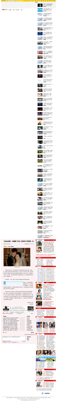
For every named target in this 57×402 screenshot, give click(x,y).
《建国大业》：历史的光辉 (50, 373)
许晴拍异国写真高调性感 (49, 372)
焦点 (38, 269)
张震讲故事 (50, 318)
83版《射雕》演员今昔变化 (41, 343)
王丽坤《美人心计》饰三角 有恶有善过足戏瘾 (11, 320)
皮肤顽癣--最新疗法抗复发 (50, 311)
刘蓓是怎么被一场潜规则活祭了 (49, 247)
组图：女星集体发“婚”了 (50, 340)
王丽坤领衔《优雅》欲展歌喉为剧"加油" (10, 319)
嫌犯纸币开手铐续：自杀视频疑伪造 (48, 291)
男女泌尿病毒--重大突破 (50, 260)
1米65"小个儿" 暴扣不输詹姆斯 (47, 306)
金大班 (52, 287)
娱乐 (38, 268)
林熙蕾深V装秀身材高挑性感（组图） (44, 378)
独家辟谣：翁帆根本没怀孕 (50, 344)
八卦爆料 (44, 372)
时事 (38, 279)
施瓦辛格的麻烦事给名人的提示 (49, 248)
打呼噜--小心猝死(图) (40, 260)
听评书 (38, 318)
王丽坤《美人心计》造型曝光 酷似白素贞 (10, 321)
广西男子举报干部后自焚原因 (49, 271)
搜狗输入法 (11, 397)
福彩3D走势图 (53, 321)
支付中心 (15, 397)
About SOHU (36, 397)
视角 (38, 271)
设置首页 (8, 397)
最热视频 (40, 282)
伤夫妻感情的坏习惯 (40, 312)
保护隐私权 (31, 397)
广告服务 (21, 397)
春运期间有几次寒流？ (42, 272)
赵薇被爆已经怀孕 (39, 329)
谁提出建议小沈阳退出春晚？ (50, 275)
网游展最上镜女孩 (39, 252)
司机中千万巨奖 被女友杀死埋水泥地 (48, 285)
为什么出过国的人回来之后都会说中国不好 (45, 388)
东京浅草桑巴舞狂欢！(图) (41, 342)
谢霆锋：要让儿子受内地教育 (47, 296)
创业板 (40, 255)
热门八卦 (44, 371)
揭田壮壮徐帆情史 (39, 328)
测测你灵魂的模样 (6, 311)
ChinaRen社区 (40, 380)
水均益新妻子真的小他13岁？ (50, 268)
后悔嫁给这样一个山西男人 (50, 385)
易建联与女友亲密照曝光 (47, 298)
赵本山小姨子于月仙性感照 (50, 245)
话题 (38, 276)
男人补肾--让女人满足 (49, 259)
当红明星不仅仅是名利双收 (50, 384)
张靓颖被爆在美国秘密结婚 (50, 246)
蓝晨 (44, 248)
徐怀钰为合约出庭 (45, 355)
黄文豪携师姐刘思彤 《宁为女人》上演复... (10, 327)
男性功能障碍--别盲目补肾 (50, 312)
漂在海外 (37, 388)
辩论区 (28, 339)
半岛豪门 (28, 317)
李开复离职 (48, 254)
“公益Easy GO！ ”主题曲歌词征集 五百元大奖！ (46, 377)
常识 (38, 273)
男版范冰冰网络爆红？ (42, 277)
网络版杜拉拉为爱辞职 (49, 343)
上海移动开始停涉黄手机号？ (50, 276)
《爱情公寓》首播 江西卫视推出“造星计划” (10, 328)
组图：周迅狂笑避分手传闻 (41, 335)
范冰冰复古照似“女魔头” (49, 375)
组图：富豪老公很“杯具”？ (41, 340)
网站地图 (42, 397)
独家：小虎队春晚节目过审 (50, 335)
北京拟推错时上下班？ (42, 269)
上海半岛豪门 (29, 328)
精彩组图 (44, 374)
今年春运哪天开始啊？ (42, 280)
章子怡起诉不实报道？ (42, 268)
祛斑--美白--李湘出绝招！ (50, 313)
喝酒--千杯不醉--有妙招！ (50, 315)
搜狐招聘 (18, 397)
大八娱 (44, 245)
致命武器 (49, 287)
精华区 (28, 338)
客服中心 (24, 397)
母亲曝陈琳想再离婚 (39, 300)
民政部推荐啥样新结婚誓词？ (50, 277)
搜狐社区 (40, 369)
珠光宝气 (28, 319)
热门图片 (44, 375)
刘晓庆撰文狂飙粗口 (46, 295)
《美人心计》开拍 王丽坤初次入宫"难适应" (10, 324)
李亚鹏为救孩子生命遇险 (47, 292)
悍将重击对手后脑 (39, 306)
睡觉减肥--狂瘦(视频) (40, 259)
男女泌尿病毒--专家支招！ (41, 313)
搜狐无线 (40, 317)
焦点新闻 (44, 382)
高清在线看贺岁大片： (46, 286)
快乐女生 (46, 255)
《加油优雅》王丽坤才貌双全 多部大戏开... (10, 323)
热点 (38, 277)
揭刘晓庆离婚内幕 (46, 329)
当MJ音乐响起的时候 (51, 349)
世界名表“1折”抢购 (39, 261)
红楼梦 (53, 318)
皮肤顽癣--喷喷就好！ (49, 261)
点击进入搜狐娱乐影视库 (40, 345)
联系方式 (28, 397)
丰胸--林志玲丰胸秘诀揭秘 (41, 310)
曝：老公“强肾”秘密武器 (40, 315)
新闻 (21, 9)
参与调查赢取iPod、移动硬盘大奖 (48, 297)
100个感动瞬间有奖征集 (40, 344)
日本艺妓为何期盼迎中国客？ (50, 279)
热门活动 (37, 377)
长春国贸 (44, 246)
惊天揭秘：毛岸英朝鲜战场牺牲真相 (48, 288)
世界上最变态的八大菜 (23, 310)
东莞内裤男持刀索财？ (42, 279)
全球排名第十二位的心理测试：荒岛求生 (17, 312)
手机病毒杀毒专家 (41, 321)
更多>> (54, 266)
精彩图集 (37, 378)
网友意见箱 (47, 393)
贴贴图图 (44, 383)
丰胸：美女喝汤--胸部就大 (50, 314)
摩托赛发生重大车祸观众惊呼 (50, 342)
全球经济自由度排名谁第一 (50, 273)
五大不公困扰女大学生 (42, 276)
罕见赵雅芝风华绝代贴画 (49, 374)
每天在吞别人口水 (39, 387)
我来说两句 (29, 336)
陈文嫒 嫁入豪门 (30, 327)
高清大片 (47, 282)
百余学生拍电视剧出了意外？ (50, 272)
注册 (5, 342)
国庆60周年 (42, 255)
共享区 (38, 321)
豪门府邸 (28, 324)
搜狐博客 (40, 240)
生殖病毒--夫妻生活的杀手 (50, 310)
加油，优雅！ (18, 9)
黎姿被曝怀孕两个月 (39, 355)
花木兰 (51, 286)
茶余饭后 (40, 334)
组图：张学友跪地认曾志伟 (50, 336)
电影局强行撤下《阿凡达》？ (50, 280)
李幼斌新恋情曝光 (52, 329)
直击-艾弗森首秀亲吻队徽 (47, 305)
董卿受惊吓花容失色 (49, 371)
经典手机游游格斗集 (48, 321)
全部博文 (49, 397)
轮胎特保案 (52, 254)
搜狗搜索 (5, 313)
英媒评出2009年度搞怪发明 (50, 383)
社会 (38, 280)
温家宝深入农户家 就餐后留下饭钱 (48, 284)
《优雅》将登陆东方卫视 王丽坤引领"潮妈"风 (10, 317)
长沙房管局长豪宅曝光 (42, 275)
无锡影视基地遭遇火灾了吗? (50, 269)
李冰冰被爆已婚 (45, 328)
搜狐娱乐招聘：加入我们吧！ (50, 345)
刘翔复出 (45, 254)
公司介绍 (39, 397)
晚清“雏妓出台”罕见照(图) (50, 341)
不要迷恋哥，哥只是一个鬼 (50, 382)
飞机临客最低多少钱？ (42, 273)
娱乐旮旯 (44, 384)
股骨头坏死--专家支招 (49, 265)
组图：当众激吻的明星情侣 (41, 339)
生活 (38, 272)
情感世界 (44, 385)
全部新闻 (46, 397)
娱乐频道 (10, 9)
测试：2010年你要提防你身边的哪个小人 (17, 307)
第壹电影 (44, 373)
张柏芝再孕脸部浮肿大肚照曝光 (49, 249)
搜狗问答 (39, 266)
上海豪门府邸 (29, 323)
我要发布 (32, 332)
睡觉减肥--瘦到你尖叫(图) (40, 311)
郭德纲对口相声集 (41, 318)
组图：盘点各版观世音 (49, 339)
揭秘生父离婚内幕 (52, 328)
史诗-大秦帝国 (45, 287)
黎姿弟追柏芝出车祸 (52, 355)
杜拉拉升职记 (47, 318)
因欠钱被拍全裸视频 (39, 246)
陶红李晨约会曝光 (39, 294)
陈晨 (44, 249)
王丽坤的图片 (29, 320)
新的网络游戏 (29, 321)
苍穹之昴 (39, 289)
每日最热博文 (42, 254)
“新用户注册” (14, 342)
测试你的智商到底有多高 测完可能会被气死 (17, 308)
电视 (13, 9)
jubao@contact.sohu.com (32, 400)
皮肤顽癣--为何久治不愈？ (41, 314)
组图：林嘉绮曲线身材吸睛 (41, 336)
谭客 (44, 247)
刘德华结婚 (49, 255)
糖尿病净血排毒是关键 (40, 265)
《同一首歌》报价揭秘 (41, 349)
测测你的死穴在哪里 (31, 311)
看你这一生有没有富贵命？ (14, 310)
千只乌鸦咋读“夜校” (42, 271)
